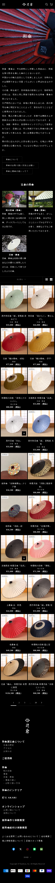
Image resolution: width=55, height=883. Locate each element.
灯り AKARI (9, 797)
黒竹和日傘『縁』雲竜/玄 (41, 605)
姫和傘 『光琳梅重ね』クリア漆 (14, 485)
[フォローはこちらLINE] (34, 849)
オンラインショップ (13, 806)
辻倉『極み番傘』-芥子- (41, 359)
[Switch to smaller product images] (51, 279)
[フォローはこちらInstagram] (27, 849)
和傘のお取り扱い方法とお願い (20, 165)
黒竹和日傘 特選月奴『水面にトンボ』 (41, 685)
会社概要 (45, 836)
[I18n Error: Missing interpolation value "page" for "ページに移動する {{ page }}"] (41, 703)
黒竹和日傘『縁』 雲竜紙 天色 (41, 442)
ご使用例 (7, 758)
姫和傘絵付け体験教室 (14, 827)
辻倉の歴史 (8, 745)
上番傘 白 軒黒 (14, 605)
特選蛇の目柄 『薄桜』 (41, 566)
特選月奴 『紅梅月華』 (41, 526)
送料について (9, 813)
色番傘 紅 (14, 645)
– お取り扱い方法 (11, 783)
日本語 (26, 857)
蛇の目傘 (7, 771)
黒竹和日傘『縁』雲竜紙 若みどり (14, 317)
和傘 (4, 767)
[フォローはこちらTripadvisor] (41, 849)
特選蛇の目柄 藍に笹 (41, 645)
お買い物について (11, 810)
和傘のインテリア (12, 790)
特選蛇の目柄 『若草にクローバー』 (14, 399)
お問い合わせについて (28, 836)
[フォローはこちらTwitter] (20, 849)
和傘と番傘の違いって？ (17, 171)
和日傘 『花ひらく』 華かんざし (41, 317)
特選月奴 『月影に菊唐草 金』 (41, 485)
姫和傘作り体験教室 (13, 820)
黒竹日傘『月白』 (14, 441)
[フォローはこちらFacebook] (13, 849)
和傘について (12, 159)
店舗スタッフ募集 (34, 841)
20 (36, 703)
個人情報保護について (12, 841)
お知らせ (7, 751)
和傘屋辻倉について (13, 741)
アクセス (7, 748)
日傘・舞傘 (8, 777)
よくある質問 (8, 836)
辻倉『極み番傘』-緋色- (14, 359)
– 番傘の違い (9, 780)
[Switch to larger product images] (46, 279)
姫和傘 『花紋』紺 (14, 526)
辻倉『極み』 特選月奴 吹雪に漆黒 (14, 685)
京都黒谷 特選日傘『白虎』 (41, 398)
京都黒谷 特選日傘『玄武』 (14, 566)
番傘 (5, 774)
